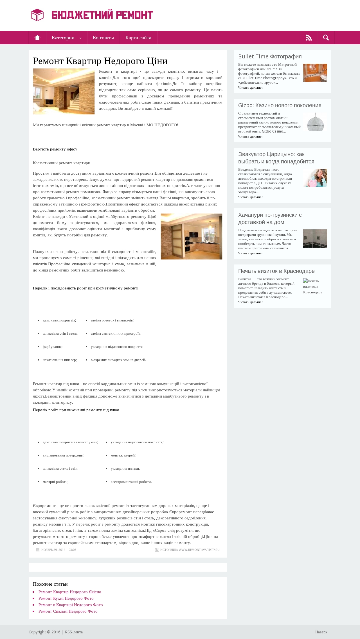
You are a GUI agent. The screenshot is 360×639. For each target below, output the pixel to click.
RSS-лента (74, 632)
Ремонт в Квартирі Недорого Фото (71, 604)
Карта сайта (138, 37)
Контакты (103, 37)
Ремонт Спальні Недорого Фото (68, 611)
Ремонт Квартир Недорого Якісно (70, 591)
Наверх (321, 632)
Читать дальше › (251, 87)
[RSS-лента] (308, 37)
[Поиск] (326, 37)
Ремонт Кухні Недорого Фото (66, 598)
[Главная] (37, 37)
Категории (63, 37)
